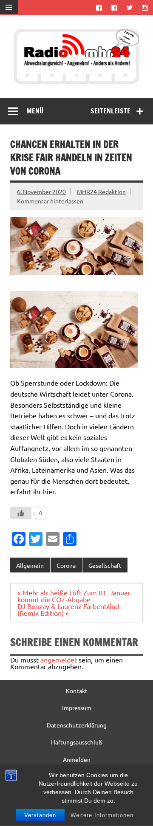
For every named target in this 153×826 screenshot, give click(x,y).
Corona (66, 565)
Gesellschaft (105, 565)
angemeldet (58, 659)
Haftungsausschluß (76, 742)
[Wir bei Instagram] (145, 7)
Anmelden (77, 759)
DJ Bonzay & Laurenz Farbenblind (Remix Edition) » (68, 609)
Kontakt (77, 691)
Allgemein (30, 565)
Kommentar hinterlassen (50, 201)
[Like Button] (20, 513)
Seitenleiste (110, 111)
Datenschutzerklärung (77, 725)
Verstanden (40, 815)
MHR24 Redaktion (101, 191)
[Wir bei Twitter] (129, 7)
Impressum (76, 707)
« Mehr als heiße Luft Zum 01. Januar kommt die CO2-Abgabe (73, 595)
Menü (34, 111)
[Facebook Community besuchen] (114, 7)
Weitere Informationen (102, 815)
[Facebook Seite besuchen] (98, 7)
